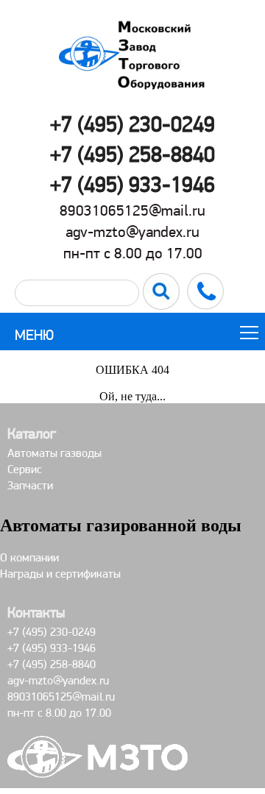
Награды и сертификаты (60, 574)
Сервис (24, 469)
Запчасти (30, 485)
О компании (29, 557)
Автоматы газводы (54, 453)
